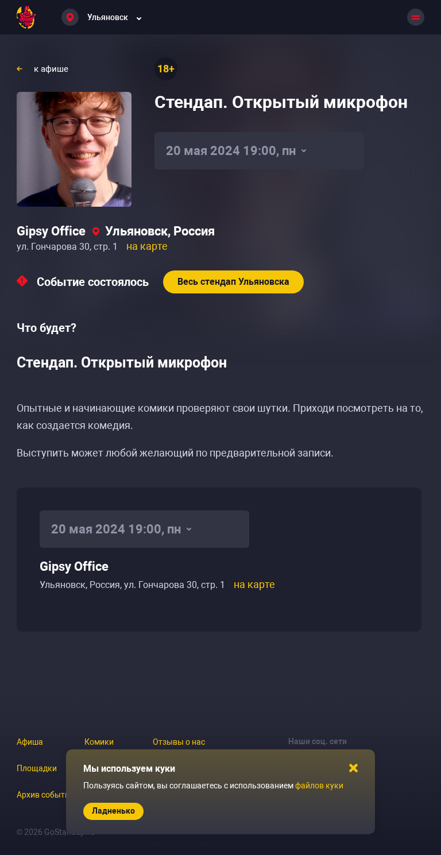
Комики (99, 741)
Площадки (37, 768)
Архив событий (45, 794)
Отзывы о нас (179, 741)
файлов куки (319, 785)
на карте (147, 246)
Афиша (30, 741)
